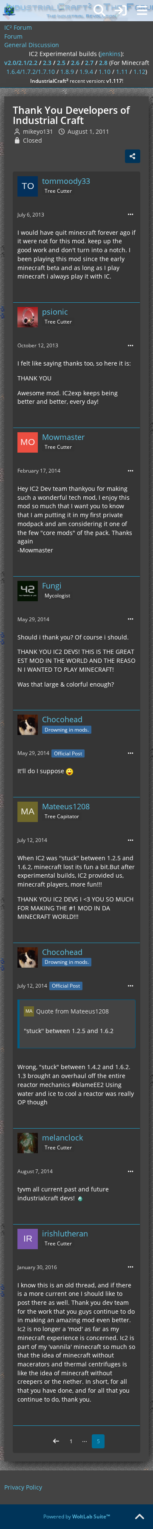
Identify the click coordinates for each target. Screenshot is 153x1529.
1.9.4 (86, 72)
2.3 (47, 63)
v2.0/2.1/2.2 (20, 63)
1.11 (122, 72)
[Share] (132, 156)
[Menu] (141, 10)
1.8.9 (67, 72)
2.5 (61, 63)
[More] (130, 214)
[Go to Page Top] (139, 1517)
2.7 (89, 63)
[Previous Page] (56, 1441)
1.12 (139, 72)
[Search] (99, 10)
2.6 (75, 63)
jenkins (110, 54)
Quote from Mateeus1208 (72, 1011)
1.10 (104, 72)
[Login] (120, 10)
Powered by (76, 1516)
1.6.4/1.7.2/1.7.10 (30, 72)
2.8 (103, 63)
